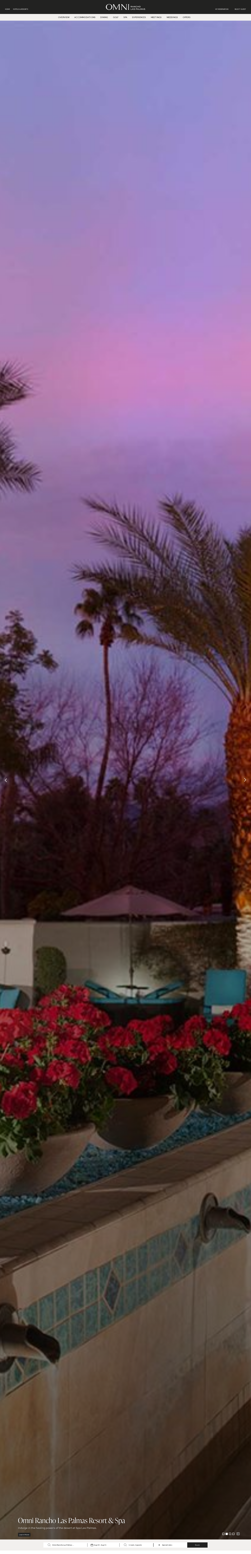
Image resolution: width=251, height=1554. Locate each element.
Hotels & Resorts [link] (20, 9)
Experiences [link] (139, 17)
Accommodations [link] (84, 17)
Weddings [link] (172, 17)
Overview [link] (63, 17)
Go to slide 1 (223, 1534)
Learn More (24, 1535)
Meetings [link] (156, 17)
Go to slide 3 (230, 1534)
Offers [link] (186, 17)
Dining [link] (104, 17)
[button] (240, 9)
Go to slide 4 (233, 1534)
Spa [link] (125, 17)
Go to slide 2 (227, 1534)
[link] (223, 9)
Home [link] (7, 9)
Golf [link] (116, 17)
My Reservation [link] (221, 9)
